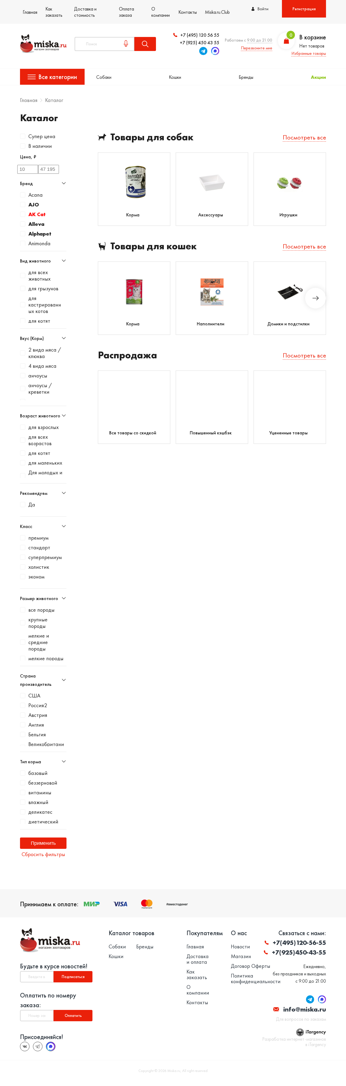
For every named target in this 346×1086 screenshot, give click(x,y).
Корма (132, 215)
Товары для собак (152, 137)
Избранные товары (308, 53)
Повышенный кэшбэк (211, 433)
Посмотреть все (304, 137)
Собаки (103, 77)
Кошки (175, 77)
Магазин (241, 956)
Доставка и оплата (198, 959)
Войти (262, 9)
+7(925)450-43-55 (299, 952)
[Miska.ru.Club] (37, 1046)
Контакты (187, 12)
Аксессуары (210, 215)
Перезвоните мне (256, 48)
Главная (30, 12)
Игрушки (288, 215)
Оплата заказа (126, 12)
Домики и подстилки (288, 324)
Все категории (57, 77)
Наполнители (210, 324)
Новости (240, 946)
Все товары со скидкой (132, 433)
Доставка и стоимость (85, 12)
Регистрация (304, 9)
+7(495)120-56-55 (299, 942)
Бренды (246, 77)
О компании (160, 12)
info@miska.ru (304, 1009)
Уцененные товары (288, 433)
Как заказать (53, 12)
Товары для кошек (153, 246)
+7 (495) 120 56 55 (199, 35)
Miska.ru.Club (217, 12)
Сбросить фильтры (43, 854)
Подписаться (73, 976)
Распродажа (127, 355)
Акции (318, 77)
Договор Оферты (250, 966)
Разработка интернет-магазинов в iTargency (294, 1041)
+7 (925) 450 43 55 (199, 42)
